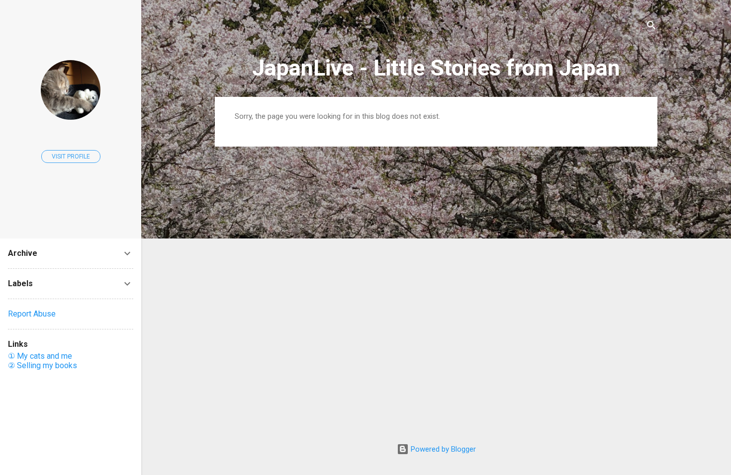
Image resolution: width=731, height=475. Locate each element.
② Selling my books (42, 365)
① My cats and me (40, 356)
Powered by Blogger (442, 449)
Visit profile (71, 156)
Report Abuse (32, 313)
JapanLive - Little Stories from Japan (436, 68)
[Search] (651, 27)
